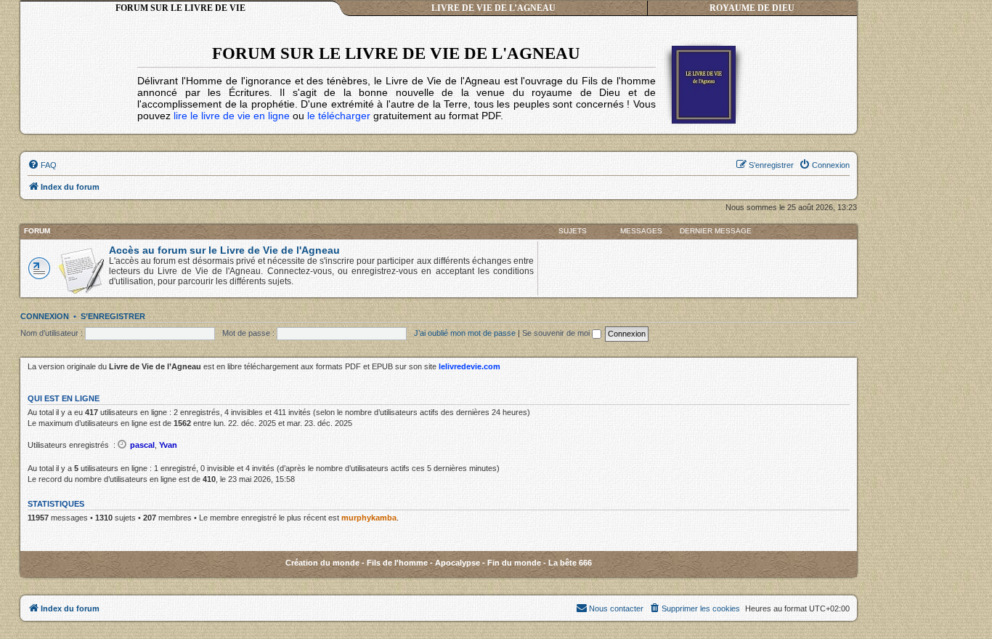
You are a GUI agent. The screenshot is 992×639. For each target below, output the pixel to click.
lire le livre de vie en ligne (232, 115)
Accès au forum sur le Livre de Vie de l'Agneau (224, 250)
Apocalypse (457, 562)
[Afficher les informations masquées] (123, 444)
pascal (142, 445)
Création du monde (322, 562)
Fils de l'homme (397, 562)
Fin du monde (514, 562)
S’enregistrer (113, 316)
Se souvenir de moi (557, 333)
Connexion (44, 316)
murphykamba (369, 517)
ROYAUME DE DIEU (752, 8)
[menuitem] (42, 165)
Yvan (168, 445)
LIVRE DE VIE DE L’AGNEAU (493, 8)
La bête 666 (570, 562)
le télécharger (338, 115)
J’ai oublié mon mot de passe (465, 333)
